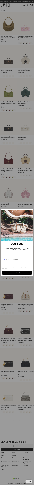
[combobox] (6, 259)
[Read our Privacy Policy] (30, 267)
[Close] (30, 212)
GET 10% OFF (16, 272)
